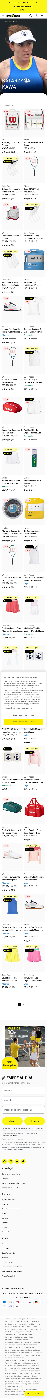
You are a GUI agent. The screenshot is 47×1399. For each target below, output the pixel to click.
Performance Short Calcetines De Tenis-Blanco (11, 284)
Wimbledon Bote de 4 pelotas (32, 482)
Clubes (4, 1227)
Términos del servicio (36, 1293)
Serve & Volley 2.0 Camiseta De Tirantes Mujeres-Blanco (33, 381)
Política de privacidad (10, 1293)
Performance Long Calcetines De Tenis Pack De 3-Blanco (34, 237)
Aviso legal (24, 1293)
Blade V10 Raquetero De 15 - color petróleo (12, 831)
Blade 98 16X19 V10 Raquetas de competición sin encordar (12, 730)
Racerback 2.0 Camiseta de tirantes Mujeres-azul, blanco (12, 929)
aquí (27, 704)
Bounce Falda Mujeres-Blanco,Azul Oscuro (11, 482)
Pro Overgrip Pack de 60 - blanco (12, 237)
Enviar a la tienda (8, 1232)
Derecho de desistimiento (11, 1174)
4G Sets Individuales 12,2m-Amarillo (32, 532)
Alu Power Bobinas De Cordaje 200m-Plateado (12, 532)
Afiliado (4, 1213)
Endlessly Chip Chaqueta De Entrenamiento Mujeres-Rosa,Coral (34, 878)
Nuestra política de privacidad (12, 1139)
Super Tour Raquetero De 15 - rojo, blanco (12, 431)
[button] (3, 16)
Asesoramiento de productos (12, 1271)
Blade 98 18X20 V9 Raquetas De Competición (9, 381)
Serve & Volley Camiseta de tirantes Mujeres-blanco (34, 579)
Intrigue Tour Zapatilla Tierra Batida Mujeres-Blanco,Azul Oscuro (11, 330)
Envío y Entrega (7, 1262)
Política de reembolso (23, 1297)
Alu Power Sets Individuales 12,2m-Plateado (32, 284)
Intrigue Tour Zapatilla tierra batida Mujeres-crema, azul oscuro (33, 929)
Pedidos (5, 1204)
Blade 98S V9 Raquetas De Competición (11, 579)
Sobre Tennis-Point (8, 1253)
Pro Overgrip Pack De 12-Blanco (12, 143)
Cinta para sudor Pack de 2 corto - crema (12, 781)
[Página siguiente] (31, 1004)
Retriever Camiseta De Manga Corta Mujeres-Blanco (33, 330)
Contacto (5, 1248)
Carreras (5, 1218)
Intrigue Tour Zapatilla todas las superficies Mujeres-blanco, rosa (11, 878)
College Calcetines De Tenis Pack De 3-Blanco (12, 190)
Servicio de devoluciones (11, 1209)
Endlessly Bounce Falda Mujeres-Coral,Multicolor (12, 629)
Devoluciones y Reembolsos (12, 1267)
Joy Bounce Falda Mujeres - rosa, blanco (33, 979)
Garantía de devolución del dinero (14, 1183)
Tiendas (5, 1258)
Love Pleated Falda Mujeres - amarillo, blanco (9, 979)
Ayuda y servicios (8, 1200)
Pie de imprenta (26, 708)
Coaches (5, 1223)
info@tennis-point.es (9, 1135)
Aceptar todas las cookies (23, 722)
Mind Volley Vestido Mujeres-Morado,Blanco (34, 629)
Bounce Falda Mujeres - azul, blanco (33, 730)
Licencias (5, 1179)
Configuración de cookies (11, 1188)
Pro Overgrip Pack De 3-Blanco (33, 143)
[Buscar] (30, 16)
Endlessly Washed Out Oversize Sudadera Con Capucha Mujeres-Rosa (33, 781)
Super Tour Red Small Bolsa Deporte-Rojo (32, 831)
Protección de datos (12, 708)
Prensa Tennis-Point (9, 1276)
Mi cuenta (5, 1244)
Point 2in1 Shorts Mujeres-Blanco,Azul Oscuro (32, 431)
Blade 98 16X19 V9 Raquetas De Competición (31, 190)
